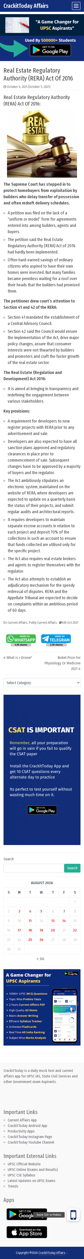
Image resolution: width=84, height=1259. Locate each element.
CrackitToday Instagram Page (30, 1137)
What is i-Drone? (19, 657)
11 (30, 921)
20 (53, 930)
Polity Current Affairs (43, 623)
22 (75, 930)
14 (64, 921)
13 (53, 921)
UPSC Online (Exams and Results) (33, 1169)
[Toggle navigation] (76, 6)
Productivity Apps (21, 1131)
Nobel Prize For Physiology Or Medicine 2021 (62, 663)
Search (9, 859)
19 (41, 930)
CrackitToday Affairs (26, 5)
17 (19, 930)
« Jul (41, 959)
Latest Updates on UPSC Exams (31, 1181)
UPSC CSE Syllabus (22, 1175)
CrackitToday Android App (27, 1125)
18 (30, 930)
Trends (13, 1186)
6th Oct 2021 (70, 623)
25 (30, 940)
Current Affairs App (22, 1120)
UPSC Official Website (24, 1164)
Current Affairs (18, 623)
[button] (73, 1214)
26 (41, 940)
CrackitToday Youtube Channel (31, 1142)
